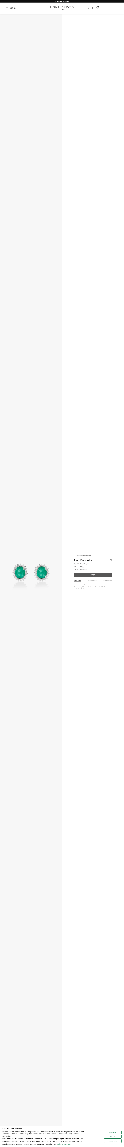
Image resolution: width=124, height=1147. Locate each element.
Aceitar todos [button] (112, 1132)
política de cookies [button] (64, 1144)
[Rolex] (109, 8)
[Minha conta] (93, 8)
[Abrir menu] (7, 8)
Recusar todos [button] (113, 1141)
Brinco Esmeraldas (85, 555)
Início (76, 555)
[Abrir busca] (89, 8)
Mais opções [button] (113, 1137)
